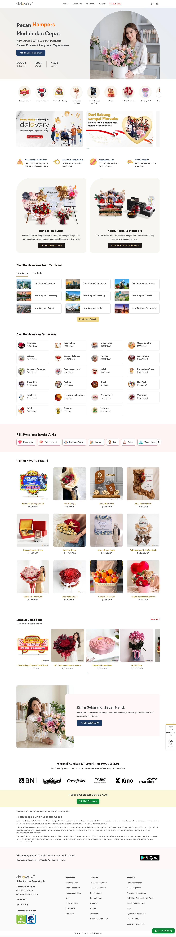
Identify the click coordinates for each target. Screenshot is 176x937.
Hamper (93, 903)
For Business (115, 4)
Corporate (70, 908)
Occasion (94, 913)
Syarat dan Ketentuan (136, 913)
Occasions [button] (77, 4)
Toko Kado (37, 273)
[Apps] (150, 857)
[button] (86, 148)
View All (154, 619)
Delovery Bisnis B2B (99, 919)
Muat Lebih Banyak (88, 319)
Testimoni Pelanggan (136, 903)
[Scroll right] (158, 94)
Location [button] (90, 4)
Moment (102, 4)
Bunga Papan (96, 898)
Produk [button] (65, 4)
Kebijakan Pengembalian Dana (140, 898)
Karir (68, 898)
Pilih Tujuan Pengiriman (30, 52)
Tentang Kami (72, 883)
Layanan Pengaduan (136, 924)
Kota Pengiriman (73, 888)
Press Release (72, 903)
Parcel (93, 908)
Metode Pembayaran (136, 893)
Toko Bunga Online (98, 883)
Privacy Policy (133, 919)
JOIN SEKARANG (90, 723)
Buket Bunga (96, 893)
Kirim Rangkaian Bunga (51, 245)
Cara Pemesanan (134, 883)
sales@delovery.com (28, 894)
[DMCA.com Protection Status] (21, 919)
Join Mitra (70, 913)
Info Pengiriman (134, 888)
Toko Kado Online (98, 888)
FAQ (129, 908)
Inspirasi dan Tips (73, 893)
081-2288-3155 (26, 890)
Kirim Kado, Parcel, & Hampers (125, 245)
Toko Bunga (22, 273)
